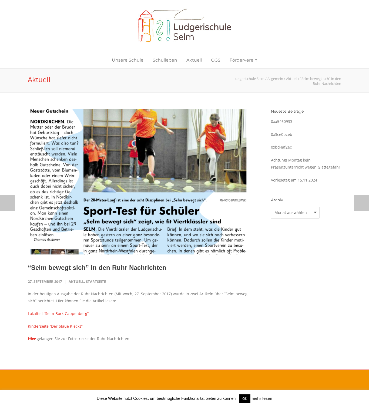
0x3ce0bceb (281, 134)
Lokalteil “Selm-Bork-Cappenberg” (58, 313)
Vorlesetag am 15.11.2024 (294, 180)
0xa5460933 (281, 121)
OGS (215, 60)
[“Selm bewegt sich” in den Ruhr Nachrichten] (138, 181)
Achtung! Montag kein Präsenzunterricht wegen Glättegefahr (305, 163)
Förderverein (243, 60)
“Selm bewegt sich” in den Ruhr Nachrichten (97, 267)
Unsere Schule (127, 60)
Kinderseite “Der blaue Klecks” (55, 326)
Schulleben (165, 60)
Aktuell (194, 60)
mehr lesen (261, 398)
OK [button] (244, 398)
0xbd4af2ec (281, 147)
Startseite (96, 281)
